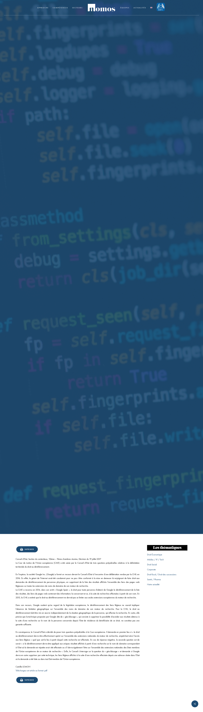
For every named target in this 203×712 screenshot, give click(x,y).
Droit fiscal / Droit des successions (161, 574)
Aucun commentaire (117, 305)
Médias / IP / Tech (155, 559)
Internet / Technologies (101, 283)
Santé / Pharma (154, 579)
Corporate (151, 569)
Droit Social (152, 564)
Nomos (78, 305)
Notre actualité (153, 584)
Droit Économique (154, 554)
